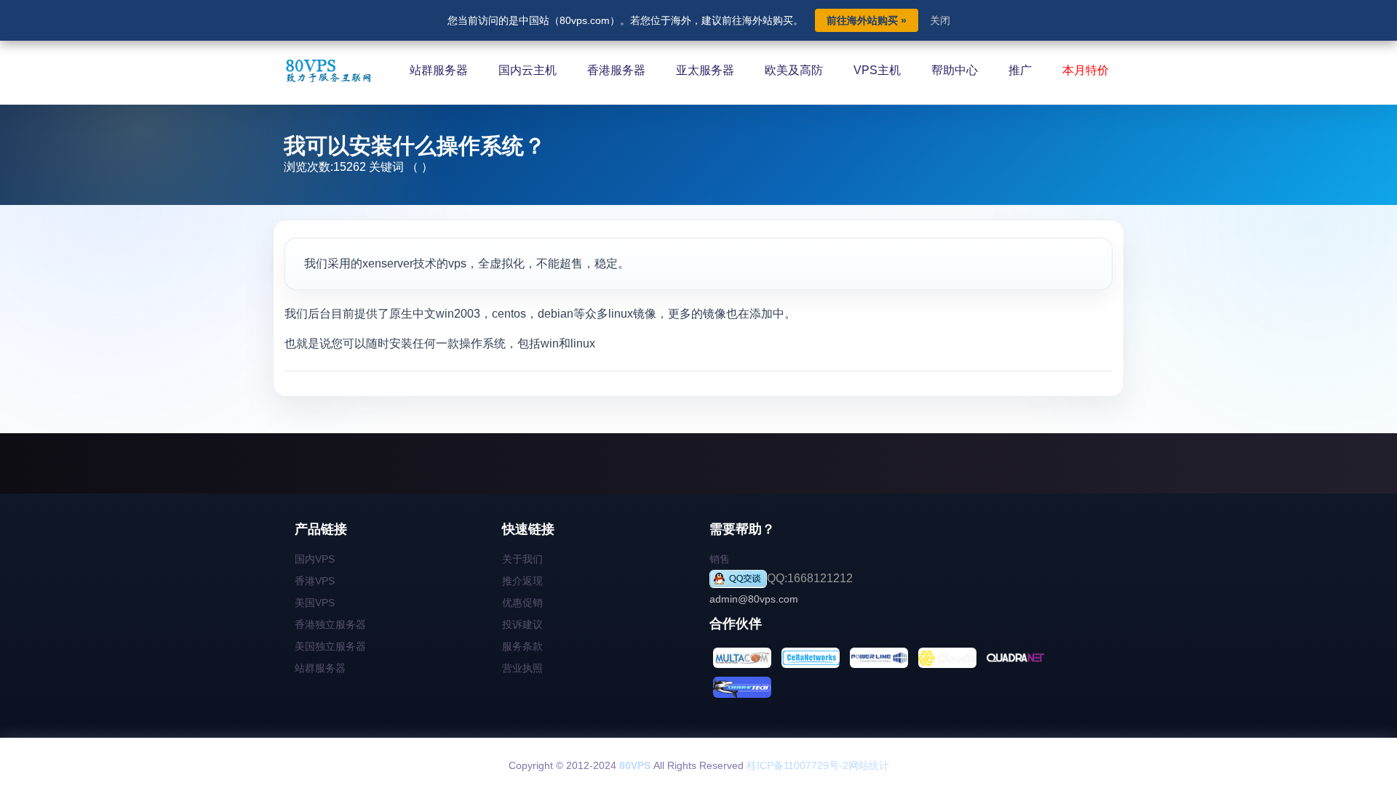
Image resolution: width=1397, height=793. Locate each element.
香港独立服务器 (330, 624)
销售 (719, 559)
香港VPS (315, 581)
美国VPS (315, 602)
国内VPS (315, 559)
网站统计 (868, 765)
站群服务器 (320, 668)
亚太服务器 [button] (705, 70)
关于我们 (522, 559)
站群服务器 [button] (439, 70)
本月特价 (1085, 70)
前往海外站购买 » (867, 20)
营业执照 (522, 668)
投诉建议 (522, 624)
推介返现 (522, 581)
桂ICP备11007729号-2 (797, 765)
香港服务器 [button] (616, 70)
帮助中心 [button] (954, 70)
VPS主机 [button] (877, 70)
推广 (1020, 70)
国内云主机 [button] (527, 70)
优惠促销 (522, 602)
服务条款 (522, 646)
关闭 (940, 20)
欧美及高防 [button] (794, 70)
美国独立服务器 (330, 646)
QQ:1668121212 (810, 578)
